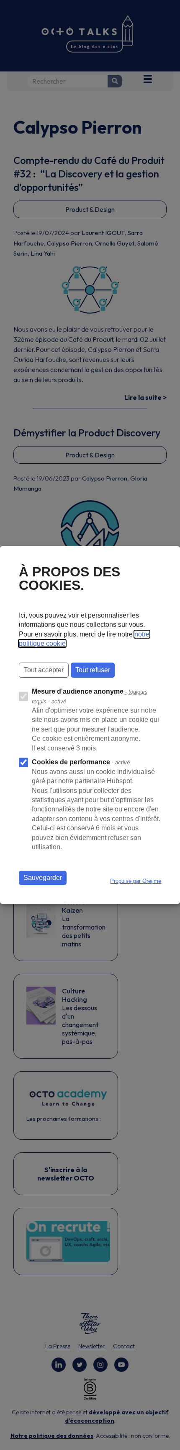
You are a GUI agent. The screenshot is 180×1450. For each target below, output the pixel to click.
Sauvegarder (42, 877)
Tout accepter (44, 669)
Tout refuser (92, 669)
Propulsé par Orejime (135, 881)
